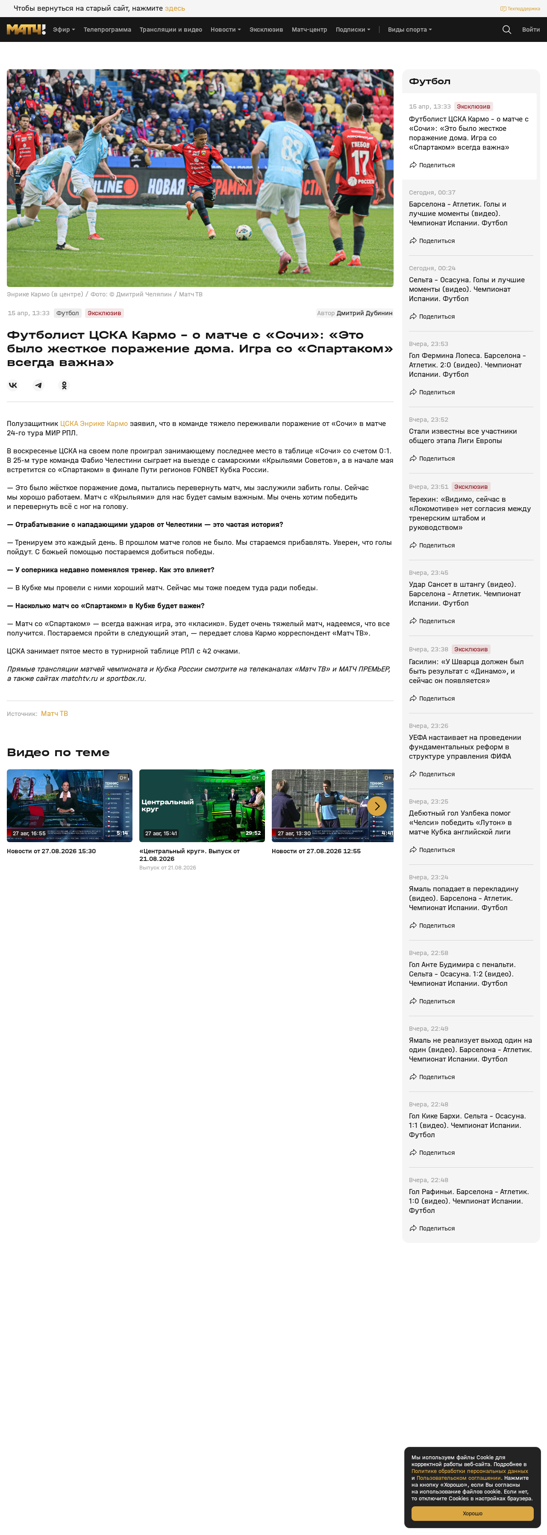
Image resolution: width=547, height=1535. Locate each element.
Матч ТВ (54, 714)
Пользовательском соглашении (459, 1478)
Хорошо (472, 1513)
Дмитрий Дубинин (365, 313)
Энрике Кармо (104, 423)
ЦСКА (70, 423)
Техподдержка (524, 8)
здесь (175, 8)
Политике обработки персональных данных (470, 1471)
